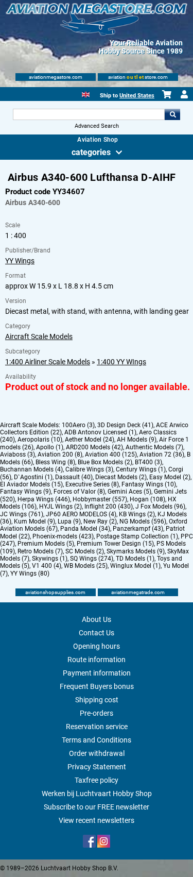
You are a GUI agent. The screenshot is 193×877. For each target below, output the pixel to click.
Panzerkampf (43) (138, 528)
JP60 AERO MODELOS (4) (81, 514)
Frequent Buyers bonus (97, 686)
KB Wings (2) (137, 514)
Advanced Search (97, 126)
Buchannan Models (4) (31, 469)
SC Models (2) (84, 551)
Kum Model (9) (34, 521)
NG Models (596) (142, 521)
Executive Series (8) (92, 484)
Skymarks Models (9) (136, 551)
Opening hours (96, 646)
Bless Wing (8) (55, 462)
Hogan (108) (147, 499)
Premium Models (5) (45, 543)
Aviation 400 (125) (111, 454)
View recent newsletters (96, 820)
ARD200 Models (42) (94, 447)
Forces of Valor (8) (79, 491)
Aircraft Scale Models (39, 336)
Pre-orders (96, 713)
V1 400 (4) (46, 565)
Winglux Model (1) (135, 565)
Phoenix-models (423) (63, 536)
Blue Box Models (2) (105, 462)
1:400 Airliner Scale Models (47, 362)
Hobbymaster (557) (100, 499)
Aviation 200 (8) (60, 454)
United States (136, 95)
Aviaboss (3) (17, 454)
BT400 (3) (148, 462)
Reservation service (97, 726)
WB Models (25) (86, 565)
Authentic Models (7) (154, 447)
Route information (96, 659)
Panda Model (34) (85, 528)
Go (172, 114)
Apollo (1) (49, 447)
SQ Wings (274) (91, 558)
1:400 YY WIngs (121, 362)
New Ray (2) (100, 521)
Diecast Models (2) (121, 477)
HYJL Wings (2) (60, 506)
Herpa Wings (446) (43, 499)
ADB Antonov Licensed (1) (100, 432)
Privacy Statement (96, 767)
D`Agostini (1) (33, 477)
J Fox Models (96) (160, 506)
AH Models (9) (136, 439)
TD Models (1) (135, 558)
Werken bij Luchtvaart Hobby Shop (97, 793)
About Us (96, 619)
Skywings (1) (49, 558)
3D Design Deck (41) (125, 425)
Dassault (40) (74, 477)
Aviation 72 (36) (161, 454)
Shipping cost (96, 700)
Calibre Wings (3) (89, 469)
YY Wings (19, 261)
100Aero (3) (78, 425)
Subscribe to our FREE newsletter (96, 807)
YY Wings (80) (29, 573)
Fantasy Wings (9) (25, 491)
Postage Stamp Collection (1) (137, 536)
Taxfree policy (96, 780)
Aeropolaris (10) (39, 439)
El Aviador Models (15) (31, 484)
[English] (86, 93)
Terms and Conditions (96, 740)
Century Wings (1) (141, 469)
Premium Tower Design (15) (115, 543)
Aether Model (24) (89, 439)
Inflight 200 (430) (108, 506)
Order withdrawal (97, 753)
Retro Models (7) (40, 551)
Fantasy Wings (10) (148, 484)
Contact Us (96, 633)
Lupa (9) (69, 521)
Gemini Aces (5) (129, 491)
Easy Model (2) (169, 477)
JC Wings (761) (21, 514)
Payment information (97, 673)
